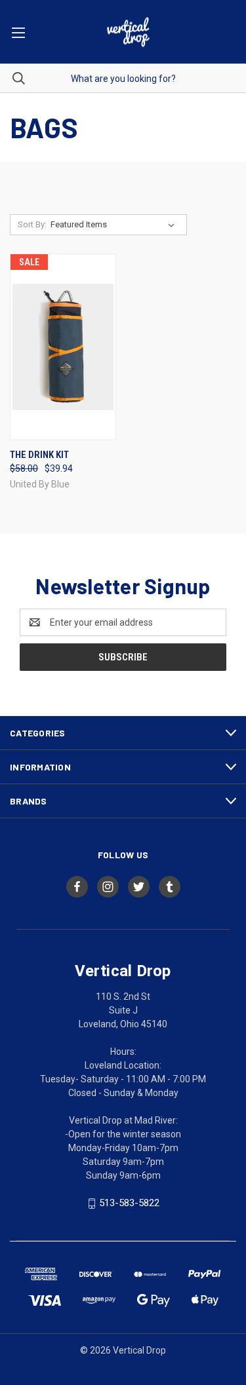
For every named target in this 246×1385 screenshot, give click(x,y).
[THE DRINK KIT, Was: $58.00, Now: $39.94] (62, 347)
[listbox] (115, 225)
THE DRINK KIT (39, 455)
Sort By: (32, 224)
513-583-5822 (129, 1203)
